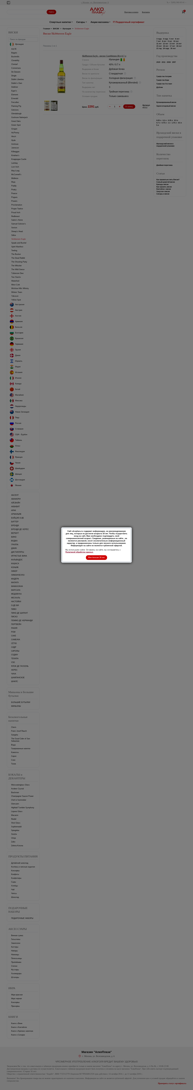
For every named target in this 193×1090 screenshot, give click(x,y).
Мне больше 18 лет (96, 557)
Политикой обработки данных (79, 552)
